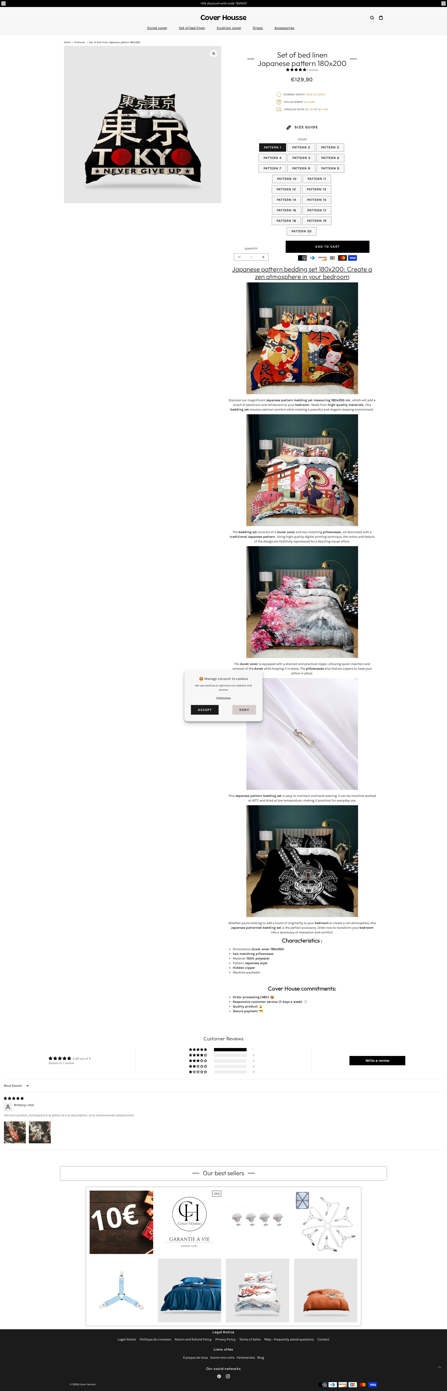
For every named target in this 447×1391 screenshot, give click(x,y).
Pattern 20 (301, 231)
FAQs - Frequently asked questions (289, 1339)
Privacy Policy (225, 1339)
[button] (3, 3)
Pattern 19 (317, 221)
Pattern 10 (287, 179)
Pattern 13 (316, 189)
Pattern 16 (286, 210)
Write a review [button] (377, 1060)
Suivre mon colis (222, 1358)
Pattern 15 (316, 200)
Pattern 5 (301, 158)
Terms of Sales (250, 1339)
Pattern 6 (330, 158)
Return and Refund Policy (193, 1339)
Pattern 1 (272, 147)
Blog (260, 1358)
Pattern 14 (286, 200)
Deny (244, 710)
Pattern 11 (317, 179)
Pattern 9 (330, 168)
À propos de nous (195, 1358)
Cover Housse (87, 1384)
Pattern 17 (316, 210)
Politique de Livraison (155, 1339)
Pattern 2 (301, 147)
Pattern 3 (330, 147)
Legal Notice (127, 1339)
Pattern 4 (272, 158)
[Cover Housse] (223, 17)
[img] (14, 1098)
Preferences (223, 697)
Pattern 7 (272, 168)
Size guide (305, 127)
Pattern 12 (286, 189)
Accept (205, 710)
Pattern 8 (301, 168)
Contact (323, 1339)
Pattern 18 (286, 221)
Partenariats (246, 1358)
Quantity (251, 248)
